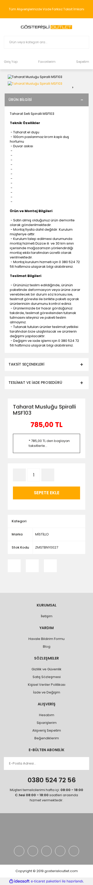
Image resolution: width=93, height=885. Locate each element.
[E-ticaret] (46, 881)
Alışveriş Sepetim (46, 730)
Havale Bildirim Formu (46, 638)
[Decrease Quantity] (19, 474)
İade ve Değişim (46, 692)
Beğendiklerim (46, 738)
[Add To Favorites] (76, 83)
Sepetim (82, 61)
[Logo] (46, 27)
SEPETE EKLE (46, 493)
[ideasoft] (19, 881)
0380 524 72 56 (52, 780)
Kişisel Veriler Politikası (46, 684)
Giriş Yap (11, 61)
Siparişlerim (47, 722)
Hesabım (46, 715)
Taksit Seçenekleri (26, 364)
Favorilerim (47, 61)
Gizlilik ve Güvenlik (46, 669)
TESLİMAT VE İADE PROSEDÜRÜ (35, 382)
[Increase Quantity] (47, 474)
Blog (46, 646)
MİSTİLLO (42, 534)
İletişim (46, 616)
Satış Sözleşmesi (47, 676)
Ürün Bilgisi (20, 99)
